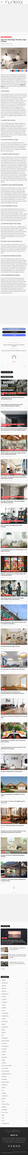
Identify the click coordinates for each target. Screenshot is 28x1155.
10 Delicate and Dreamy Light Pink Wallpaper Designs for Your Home (13, 928)
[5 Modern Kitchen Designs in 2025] (14, 636)
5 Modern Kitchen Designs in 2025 (10, 646)
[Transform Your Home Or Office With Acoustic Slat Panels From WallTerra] (14, 1037)
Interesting (8, 594)
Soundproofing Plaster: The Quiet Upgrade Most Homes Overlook (13, 502)
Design (2, 37)
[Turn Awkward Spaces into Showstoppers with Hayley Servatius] (14, 540)
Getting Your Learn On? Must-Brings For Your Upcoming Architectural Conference (13, 831)
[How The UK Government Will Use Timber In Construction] (14, 1062)
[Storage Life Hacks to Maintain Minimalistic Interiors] (14, 845)
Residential (4, 425)
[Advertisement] (14, 18)
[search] (26, 2)
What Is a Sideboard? (6, 1024)
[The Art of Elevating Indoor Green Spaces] (14, 816)
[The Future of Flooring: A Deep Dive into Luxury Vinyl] (14, 706)
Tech (10, 619)
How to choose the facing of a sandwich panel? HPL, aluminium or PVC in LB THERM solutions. (14, 429)
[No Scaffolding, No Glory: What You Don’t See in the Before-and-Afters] (14, 612)
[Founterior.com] (14, 1)
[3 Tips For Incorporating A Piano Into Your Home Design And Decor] (14, 942)
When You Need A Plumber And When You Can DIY (14, 350)
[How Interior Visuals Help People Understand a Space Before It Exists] (14, 467)
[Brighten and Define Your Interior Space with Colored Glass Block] (14, 564)
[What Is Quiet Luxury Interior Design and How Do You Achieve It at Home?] (14, 443)
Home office (13, 521)
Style (14, 570)
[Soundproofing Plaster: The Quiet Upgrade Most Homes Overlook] (14, 491)
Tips (3, 394)
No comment (9, 401)
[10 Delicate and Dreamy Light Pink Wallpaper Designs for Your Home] (14, 918)
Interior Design (8, 37)
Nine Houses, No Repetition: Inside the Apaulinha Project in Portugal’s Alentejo (17, 1148)
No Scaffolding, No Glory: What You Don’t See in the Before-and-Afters (13, 623)
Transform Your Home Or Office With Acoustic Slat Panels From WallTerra (14, 1048)
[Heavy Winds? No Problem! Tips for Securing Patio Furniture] (14, 730)
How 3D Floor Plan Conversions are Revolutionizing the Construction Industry (12, 692)
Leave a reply (6, 372)
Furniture (8, 521)
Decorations (4, 822)
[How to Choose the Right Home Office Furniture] (14, 516)
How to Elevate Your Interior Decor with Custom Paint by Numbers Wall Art (12, 405)
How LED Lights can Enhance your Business (13, 669)
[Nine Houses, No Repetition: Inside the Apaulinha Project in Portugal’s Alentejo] (4, 1148)
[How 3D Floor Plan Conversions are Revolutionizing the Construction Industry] (14, 682)
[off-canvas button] (2, 2)
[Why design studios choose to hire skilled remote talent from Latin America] (14, 588)
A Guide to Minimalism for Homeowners (12, 771)
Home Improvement (13, 393)
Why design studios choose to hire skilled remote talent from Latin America (12, 598)
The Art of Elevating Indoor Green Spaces (12, 825)
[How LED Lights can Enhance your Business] (14, 659)
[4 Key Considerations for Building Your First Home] (14, 784)
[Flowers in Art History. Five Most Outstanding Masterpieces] (14, 966)
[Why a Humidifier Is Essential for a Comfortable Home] (4, 1141)
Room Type (4, 522)
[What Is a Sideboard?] (14, 1015)
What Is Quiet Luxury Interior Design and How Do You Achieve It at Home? (13, 453)
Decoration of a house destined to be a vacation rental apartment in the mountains (13, 904)
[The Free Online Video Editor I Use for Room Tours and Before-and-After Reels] (14, 1129)
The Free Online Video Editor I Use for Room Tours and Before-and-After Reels (13, 1133)
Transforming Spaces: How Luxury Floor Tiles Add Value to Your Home (13, 748)
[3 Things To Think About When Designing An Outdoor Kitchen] (14, 870)
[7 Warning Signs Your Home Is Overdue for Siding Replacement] (14, 388)
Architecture (5, 393)
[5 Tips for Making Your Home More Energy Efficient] (14, 990)
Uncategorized (5, 498)
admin (3, 43)
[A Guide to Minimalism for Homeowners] (14, 762)
